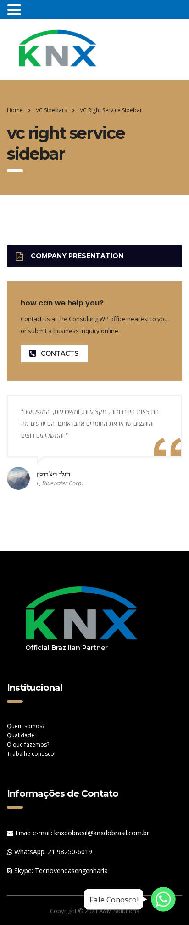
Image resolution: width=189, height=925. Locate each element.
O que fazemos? (28, 744)
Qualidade (20, 735)
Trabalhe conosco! (31, 754)
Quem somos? (25, 726)
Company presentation (77, 256)
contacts (59, 353)
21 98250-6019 (70, 851)
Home (15, 110)
